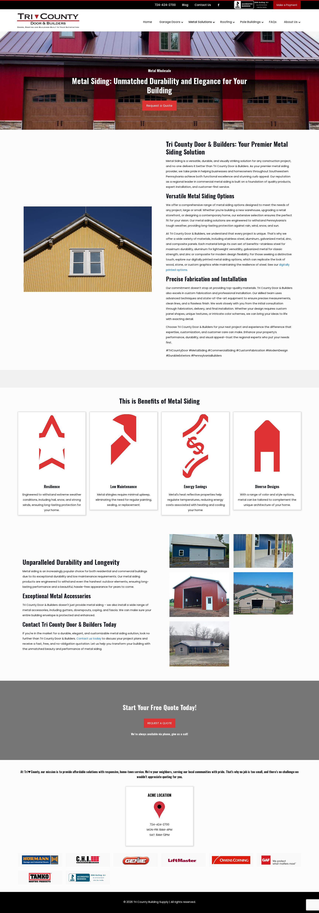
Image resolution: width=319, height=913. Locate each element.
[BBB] (88, 878)
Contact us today (88, 638)
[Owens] (231, 860)
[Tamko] (40, 878)
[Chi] (88, 860)
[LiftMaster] (183, 860)
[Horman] (40, 860)
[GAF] (279, 860)
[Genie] (135, 860)
